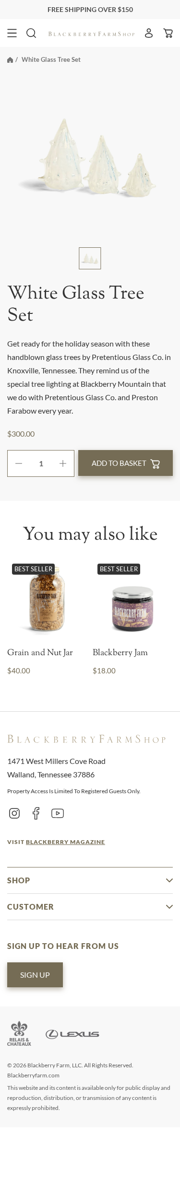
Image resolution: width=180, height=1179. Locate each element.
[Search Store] (31, 33)
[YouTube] (57, 813)
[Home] (10, 59)
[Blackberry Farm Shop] (91, 32)
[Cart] (168, 33)
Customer (30, 906)
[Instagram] (14, 813)
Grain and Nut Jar (40, 653)
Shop (18, 880)
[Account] (149, 33)
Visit (56, 841)
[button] (12, 33)
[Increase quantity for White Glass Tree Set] (66, 463)
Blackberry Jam (120, 653)
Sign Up (35, 974)
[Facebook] (36, 813)
